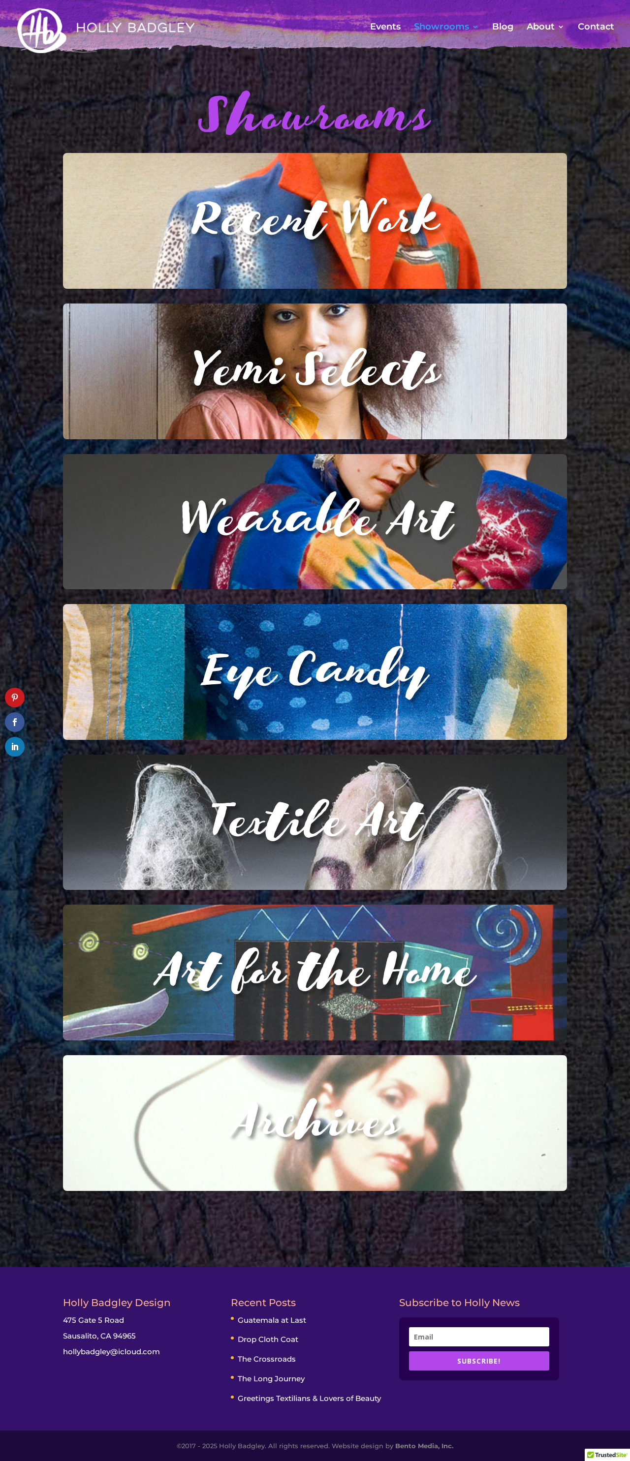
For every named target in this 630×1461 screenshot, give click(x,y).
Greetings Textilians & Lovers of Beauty (309, 1398)
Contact (596, 27)
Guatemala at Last (272, 1320)
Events (385, 27)
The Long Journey (271, 1378)
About (541, 27)
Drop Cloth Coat (268, 1339)
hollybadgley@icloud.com (111, 1351)
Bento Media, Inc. (424, 1446)
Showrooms (441, 27)
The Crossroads (267, 1359)
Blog (502, 27)
